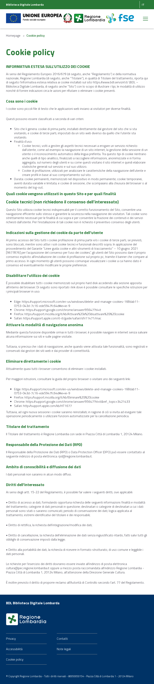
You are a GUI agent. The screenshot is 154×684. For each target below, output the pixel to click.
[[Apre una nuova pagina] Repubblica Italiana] (68, 15)
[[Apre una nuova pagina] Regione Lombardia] (90, 15)
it (143, 4)
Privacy (11, 638)
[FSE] (120, 15)
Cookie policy (14, 659)
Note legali (64, 649)
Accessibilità (14, 649)
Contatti (62, 638)
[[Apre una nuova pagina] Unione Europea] (34, 15)
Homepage (13, 35)
